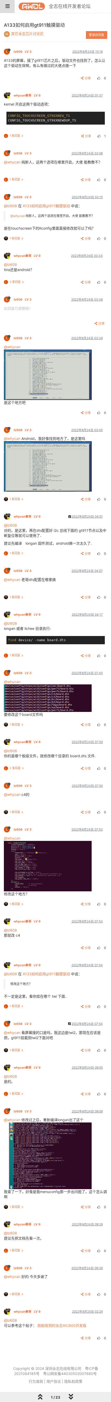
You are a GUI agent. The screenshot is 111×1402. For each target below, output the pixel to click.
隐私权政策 (73, 1381)
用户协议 (53, 1381)
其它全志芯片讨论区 (27, 33)
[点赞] (98, 78)
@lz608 (10, 206)
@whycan (12, 162)
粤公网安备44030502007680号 (70, 1373)
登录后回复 (96, 35)
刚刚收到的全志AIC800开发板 (61, 1325)
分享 (88, 78)
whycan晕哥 (27, 95)
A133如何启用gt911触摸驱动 (46, 206)
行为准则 (36, 1381)
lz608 (22, 52)
